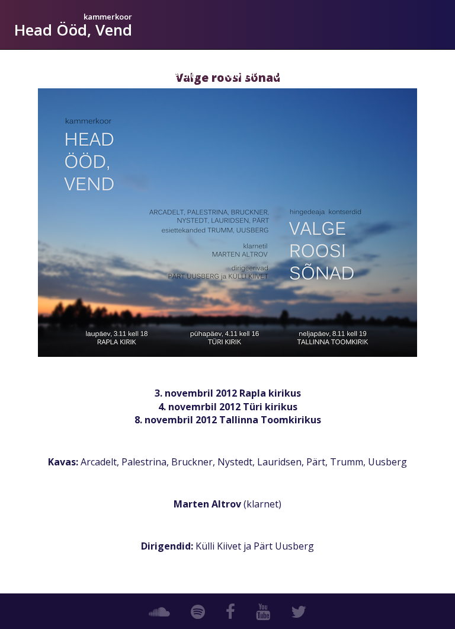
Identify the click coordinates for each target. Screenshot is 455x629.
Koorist (240, 74)
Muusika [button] (349, 74)
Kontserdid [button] (171, 74)
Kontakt (413, 74)
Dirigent (293, 74)
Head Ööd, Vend (73, 29)
